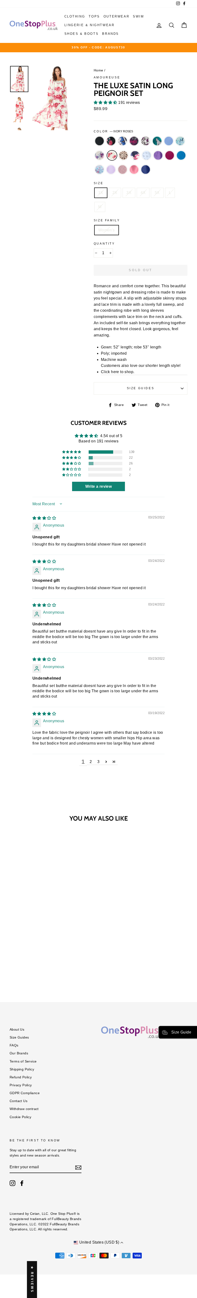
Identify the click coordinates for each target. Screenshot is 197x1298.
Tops (94, 16)
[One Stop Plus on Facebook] (22, 1183)
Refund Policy (21, 1077)
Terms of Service (23, 1061)
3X (128, 193)
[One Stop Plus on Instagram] (12, 1183)
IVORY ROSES (112, 155)
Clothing (74, 16)
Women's (106, 230)
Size (98, 183)
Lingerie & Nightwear (89, 25)
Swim (138, 16)
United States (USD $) (99, 1242)
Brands (110, 33)
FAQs (14, 1045)
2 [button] (91, 762)
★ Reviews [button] (32, 1279)
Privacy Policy (21, 1085)
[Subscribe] (78, 1167)
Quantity (104, 243)
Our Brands (19, 1053)
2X (114, 193)
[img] (44, 518)
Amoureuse (107, 77)
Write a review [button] (98, 486)
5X (157, 193)
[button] (106, 102)
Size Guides (140, 388)
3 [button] (98, 762)
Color (113, 131)
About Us (17, 1029)
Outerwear (116, 16)
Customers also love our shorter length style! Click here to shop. (141, 369)
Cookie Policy (20, 1117)
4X (143, 193)
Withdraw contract (24, 1109)
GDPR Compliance (25, 1093)
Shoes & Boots (81, 33)
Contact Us (18, 1101)
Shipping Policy (22, 1069)
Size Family (107, 220)
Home (98, 70)
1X (100, 193)
